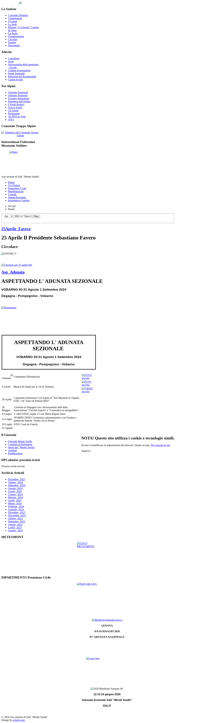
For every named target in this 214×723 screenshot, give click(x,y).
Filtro (36, 216)
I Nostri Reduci (16, 104)
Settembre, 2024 (16, 485)
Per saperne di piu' (160, 445)
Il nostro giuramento (18, 98)
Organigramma (16, 36)
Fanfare (12, 42)
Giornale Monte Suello (20, 441)
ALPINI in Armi (17, 116)
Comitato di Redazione (20, 444)
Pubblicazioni (15, 453)
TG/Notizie (14, 185)
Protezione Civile (17, 188)
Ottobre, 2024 (15, 482)
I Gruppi (12, 21)
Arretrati (12, 450)
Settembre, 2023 (16, 521)
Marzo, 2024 (15, 503)
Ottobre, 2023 (15, 518)
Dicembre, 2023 (16, 512)
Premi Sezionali (16, 73)
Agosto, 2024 (15, 488)
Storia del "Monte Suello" (21, 447)
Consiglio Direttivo (18, 15)
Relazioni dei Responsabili (22, 76)
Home (11, 182)
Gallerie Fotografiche (19, 70)
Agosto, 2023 (15, 524)
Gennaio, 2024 (16, 509)
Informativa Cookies (19, 200)
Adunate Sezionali (17, 95)
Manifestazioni (16, 191)
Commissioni (15, 18)
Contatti (12, 194)
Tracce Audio (15, 107)
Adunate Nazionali (18, 92)
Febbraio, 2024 (16, 506)
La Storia (13, 33)
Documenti (14, 45)
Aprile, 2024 (14, 500)
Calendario (14, 58)
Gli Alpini (13, 110)
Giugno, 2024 (15, 494)
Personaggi (14, 113)
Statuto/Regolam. (17, 197)
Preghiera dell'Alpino (19, 101)
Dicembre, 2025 (16, 479)
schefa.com (19, 720)
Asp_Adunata (13, 272)
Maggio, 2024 (15, 497)
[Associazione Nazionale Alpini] (107, 668)
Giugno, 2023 (15, 530)
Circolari (12, 39)
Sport (11, 61)
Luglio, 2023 (15, 527)
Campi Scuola (15, 79)
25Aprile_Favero (16, 229)
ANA (11, 119)
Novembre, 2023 (17, 515)
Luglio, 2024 (15, 491)
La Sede (12, 24)
